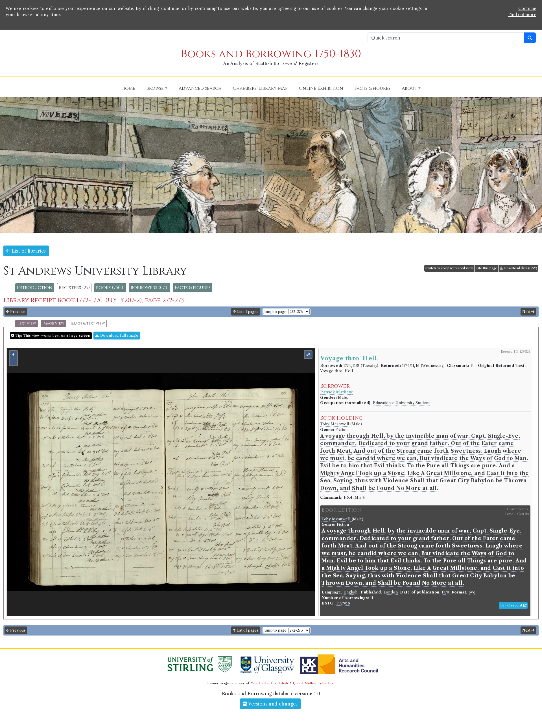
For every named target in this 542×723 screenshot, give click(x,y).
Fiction (341, 430)
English (350, 592)
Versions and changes (272, 704)
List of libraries (28, 251)
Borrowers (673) (150, 287)
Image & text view (88, 323)
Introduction (35, 287)
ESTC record (511, 605)
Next (526, 312)
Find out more (522, 14)
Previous (17, 312)
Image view (53, 323)
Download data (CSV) (520, 268)
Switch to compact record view (449, 268)
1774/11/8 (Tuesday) (361, 365)
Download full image (118, 335)
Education (382, 403)
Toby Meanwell (335, 424)
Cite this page (486, 268)
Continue (527, 8)
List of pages (247, 312)
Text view (26, 323)
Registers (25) (74, 287)
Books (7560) (110, 287)
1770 (445, 592)
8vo (472, 592)
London (391, 592)
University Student (412, 403)
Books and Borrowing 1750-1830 (271, 54)
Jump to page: (275, 312)
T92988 (343, 603)
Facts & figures (193, 287)
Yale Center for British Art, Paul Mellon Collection (293, 683)
